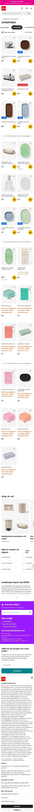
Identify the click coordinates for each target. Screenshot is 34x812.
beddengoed (5, 557)
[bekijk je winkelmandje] (27, 8)
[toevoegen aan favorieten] (14, 38)
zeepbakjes (17, 27)
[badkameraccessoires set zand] (16, 520)
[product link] (9, 44)
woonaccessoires (6, 563)
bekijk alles (27, 551)
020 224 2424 (5, 633)
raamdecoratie (6, 569)
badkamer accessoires (10, 19)
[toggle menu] (31, 8)
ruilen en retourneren (10, 626)
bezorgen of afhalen (9, 624)
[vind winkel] (30, 612)
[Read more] (17, 597)
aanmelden (17, 671)
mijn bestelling (7, 621)
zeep (9, 589)
